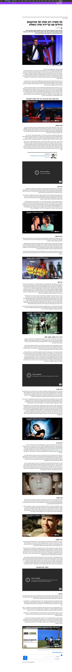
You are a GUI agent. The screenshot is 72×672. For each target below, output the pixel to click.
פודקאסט (37, 3)
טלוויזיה (54, 3)
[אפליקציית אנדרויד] (15, 3)
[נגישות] (1, 1)
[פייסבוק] (11, 3)
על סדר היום (42, 3)
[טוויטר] (12, 3)
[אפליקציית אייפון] (14, 3)
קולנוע (45, 3)
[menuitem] (56, 1)
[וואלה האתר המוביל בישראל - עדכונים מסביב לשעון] (60, 1)
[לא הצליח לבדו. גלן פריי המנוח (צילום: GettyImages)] (42, 51)
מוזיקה (48, 3)
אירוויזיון (51, 3)
